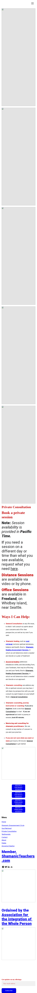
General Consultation (19, 697)
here (14, 569)
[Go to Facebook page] (3, 867)
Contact (5, 837)
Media (4, 843)
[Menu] (32, 3)
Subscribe (8, 990)
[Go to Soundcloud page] (11, 867)
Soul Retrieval (7, 828)
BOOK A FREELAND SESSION (18, 802)
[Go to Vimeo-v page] (6, 867)
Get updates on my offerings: (12, 979)
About (4, 840)
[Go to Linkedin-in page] (9, 867)
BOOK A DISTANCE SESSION (18, 787)
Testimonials (6, 834)
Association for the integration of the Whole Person (17, 919)
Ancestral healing (12, 662)
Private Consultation (9, 831)
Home (4, 822)
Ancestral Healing (8, 846)
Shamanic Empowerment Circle (13, 825)
